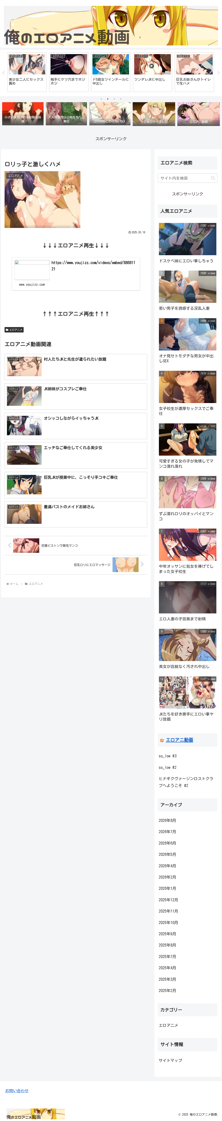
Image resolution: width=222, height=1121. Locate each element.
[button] (213, 178)
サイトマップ (170, 1060)
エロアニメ (15, 329)
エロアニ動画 (179, 739)
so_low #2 (167, 767)
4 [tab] (121, 99)
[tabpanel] (27, 72)
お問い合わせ (17, 1091)
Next (219, 73)
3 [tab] (114, 99)
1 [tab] (101, 99)
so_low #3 (167, 756)
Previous (3, 73)
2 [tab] (108, 99)
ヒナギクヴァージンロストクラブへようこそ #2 (186, 782)
